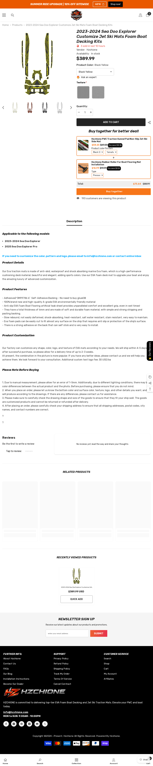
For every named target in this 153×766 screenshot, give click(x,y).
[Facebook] (6, 724)
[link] (20, 531)
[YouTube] (37, 724)
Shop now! (115, 4)
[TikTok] (29, 724)
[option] (37, 64)
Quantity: (82, 106)
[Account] (140, 15)
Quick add (76, 599)
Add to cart (110, 122)
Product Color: (92, 65)
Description (74, 221)
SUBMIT (98, 633)
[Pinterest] (21, 724)
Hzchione (92, 49)
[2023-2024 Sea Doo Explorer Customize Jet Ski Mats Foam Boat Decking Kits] (76, 576)
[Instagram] (14, 724)
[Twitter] (45, 724)
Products (17, 25)
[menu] (4, 15)
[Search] (12, 15)
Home (5, 25)
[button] (3, 107)
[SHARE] (148, 122)
